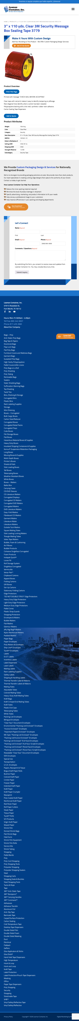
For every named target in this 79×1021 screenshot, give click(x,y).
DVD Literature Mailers (12, 509)
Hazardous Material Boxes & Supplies (18, 440)
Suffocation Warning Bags (14, 386)
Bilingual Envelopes (11, 719)
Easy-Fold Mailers (11, 512)
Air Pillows (8, 545)
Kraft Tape (8, 969)
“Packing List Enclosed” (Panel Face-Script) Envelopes (25, 749)
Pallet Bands (9, 855)
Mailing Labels (9, 668)
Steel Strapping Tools (12, 882)
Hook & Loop (9, 963)
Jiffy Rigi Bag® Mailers (12, 629)
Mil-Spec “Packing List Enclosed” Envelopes (21, 734)
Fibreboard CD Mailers (12, 515)
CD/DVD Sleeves (10, 491)
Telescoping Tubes (11, 710)
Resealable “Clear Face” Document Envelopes (21, 752)
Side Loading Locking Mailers (15, 533)
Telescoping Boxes (11, 473)
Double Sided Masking (12, 936)
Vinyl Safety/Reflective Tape (15, 1002)
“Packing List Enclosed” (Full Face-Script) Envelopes (24, 743)
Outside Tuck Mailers (12, 527)
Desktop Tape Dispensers (13, 927)
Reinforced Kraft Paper (13, 801)
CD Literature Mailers (12, 494)
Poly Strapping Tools (12, 864)
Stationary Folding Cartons (14, 590)
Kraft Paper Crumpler (12, 791)
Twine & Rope (9, 885)
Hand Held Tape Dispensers (14, 957)
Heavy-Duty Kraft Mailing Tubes (16, 695)
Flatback (7, 945)
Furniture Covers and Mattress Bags (18, 353)
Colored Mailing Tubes (12, 692)
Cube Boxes (8, 431)
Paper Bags (8, 638)
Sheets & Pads (9, 464)
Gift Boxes (8, 584)
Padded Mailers (10, 635)
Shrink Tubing (9, 849)
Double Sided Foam (11, 933)
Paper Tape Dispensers (12, 984)
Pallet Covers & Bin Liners (14, 365)
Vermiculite (8, 569)
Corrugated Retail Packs (13, 425)
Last (42, 235)
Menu (73, 9)
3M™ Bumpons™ (10, 894)
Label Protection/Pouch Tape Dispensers (19, 975)
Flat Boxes (8, 437)
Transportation (9, 761)
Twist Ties (8, 392)
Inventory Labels (10, 659)
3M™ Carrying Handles (12, 897)
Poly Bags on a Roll (11, 368)
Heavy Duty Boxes (11, 443)
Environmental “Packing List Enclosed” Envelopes (23, 725)
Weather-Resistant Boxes (14, 476)
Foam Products (10, 554)
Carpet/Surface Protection (14, 918)
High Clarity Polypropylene (14, 362)
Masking (7, 978)
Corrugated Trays (10, 428)
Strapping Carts (10, 876)
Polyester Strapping (11, 867)
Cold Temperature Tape (12, 924)
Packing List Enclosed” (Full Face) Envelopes (21, 740)
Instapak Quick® (10, 557)
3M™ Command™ (10, 900)
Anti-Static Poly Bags (12, 338)
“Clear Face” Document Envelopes (17, 722)
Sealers (7, 380)
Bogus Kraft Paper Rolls (13, 771)
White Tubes (8, 713)
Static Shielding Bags (12, 383)
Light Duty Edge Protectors (14, 602)
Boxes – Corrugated (11, 413)
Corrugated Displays (12, 497)
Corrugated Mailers (11, 506)
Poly (5, 858)
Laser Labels (8, 665)
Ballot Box (8, 485)
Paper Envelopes (10, 641)
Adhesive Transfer (11, 906)
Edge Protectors (10, 593)
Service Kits (8, 846)
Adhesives (8, 903)
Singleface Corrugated (12, 566)
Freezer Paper (9, 783)
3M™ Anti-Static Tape (12, 891)
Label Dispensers (10, 662)
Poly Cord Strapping (11, 861)
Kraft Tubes (8, 704)
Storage (7, 407)
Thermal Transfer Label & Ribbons (17, 680)
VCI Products (9, 819)
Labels (6, 653)
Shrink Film (8, 828)
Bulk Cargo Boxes (10, 416)
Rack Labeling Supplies (12, 404)
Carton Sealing (9, 921)
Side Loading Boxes (11, 467)
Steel (6, 873)
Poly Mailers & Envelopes (14, 644)
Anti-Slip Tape (9, 912)
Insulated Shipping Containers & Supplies (20, 446)
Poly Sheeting (9, 371)
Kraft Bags (8, 698)
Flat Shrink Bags (10, 834)
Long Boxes (8, 452)
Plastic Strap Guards (12, 611)
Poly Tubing (8, 374)
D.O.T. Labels (9, 656)
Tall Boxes (8, 470)
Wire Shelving (9, 410)
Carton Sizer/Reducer (12, 419)
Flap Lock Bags (9, 347)
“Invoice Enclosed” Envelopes (15, 728)
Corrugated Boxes (11, 422)
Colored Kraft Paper (11, 776)
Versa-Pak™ (8, 572)
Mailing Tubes (9, 686)
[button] (31, 54)
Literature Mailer (10, 521)
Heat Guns (8, 837)
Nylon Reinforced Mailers (14, 632)
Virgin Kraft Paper (10, 822)
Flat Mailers (8, 623)
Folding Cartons (10, 581)
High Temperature (11, 960)
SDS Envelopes (10, 755)
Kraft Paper (8, 788)
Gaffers (7, 948)
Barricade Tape (9, 915)
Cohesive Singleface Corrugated (16, 551)
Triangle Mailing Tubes (12, 536)
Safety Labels (9, 674)
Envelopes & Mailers (12, 617)
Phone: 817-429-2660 (13, 324)
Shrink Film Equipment (12, 840)
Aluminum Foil (9, 909)
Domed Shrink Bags (11, 831)
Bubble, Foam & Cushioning (14, 542)
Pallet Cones (9, 608)
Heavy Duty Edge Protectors (15, 599)
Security (7, 990)
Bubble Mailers (9, 620)
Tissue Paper (9, 813)
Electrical (7, 942)
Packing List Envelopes (13, 716)
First (16, 235)
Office (6, 981)
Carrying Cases (9, 488)
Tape (5, 888)
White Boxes (9, 479)
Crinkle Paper (9, 779)
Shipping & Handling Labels (14, 677)
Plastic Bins (8, 401)
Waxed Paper (9, 825)
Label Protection (10, 972)
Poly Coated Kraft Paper (13, 798)
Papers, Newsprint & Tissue (14, 767)
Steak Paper (8, 810)
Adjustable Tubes (10, 689)
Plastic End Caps (10, 707)
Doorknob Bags (10, 344)
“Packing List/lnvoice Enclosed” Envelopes (20, 737)
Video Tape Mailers (11, 539)
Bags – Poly (8, 335)
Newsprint (8, 795)
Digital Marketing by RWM (65, 1016)
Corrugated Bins (10, 398)
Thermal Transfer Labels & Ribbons (17, 683)
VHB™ (6, 999)
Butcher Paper (9, 773)
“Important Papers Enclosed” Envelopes (19, 731)
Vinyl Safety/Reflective (13, 1005)
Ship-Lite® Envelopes (12, 647)
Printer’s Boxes (10, 461)
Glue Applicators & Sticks (13, 951)
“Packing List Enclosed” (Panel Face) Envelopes (22, 746)
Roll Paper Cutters (11, 807)
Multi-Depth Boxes (11, 458)
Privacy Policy (8, 1016)
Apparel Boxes (9, 578)
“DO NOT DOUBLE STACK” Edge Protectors (20, 596)
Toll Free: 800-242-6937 (13, 321)
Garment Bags (9, 356)
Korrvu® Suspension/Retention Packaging (20, 449)
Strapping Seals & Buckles (14, 879)
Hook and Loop (10, 966)
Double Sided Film (11, 930)
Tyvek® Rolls (9, 816)
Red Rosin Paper (10, 803)
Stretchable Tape (10, 996)
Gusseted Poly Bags (11, 359)
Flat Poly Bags (9, 350)
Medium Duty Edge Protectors (16, 605)
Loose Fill (7, 560)
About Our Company (12, 327)
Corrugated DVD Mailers (13, 503)
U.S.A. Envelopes (10, 764)
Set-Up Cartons (10, 587)
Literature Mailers (11, 524)
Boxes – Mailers (10, 482)
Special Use (8, 758)
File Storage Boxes (11, 434)
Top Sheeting (9, 389)
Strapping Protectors (12, 614)
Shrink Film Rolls (10, 843)
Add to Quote (11, 116)
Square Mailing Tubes (12, 530)
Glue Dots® (8, 954)
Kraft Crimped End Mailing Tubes (16, 701)
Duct (6, 939)
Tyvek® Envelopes (11, 650)
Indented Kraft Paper (12, 786)
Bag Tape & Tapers (11, 341)
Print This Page (11, 91)
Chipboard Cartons (11, 575)
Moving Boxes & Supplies (13, 455)
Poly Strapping (9, 987)
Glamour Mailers (10, 626)
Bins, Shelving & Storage (13, 395)
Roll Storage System (12, 563)
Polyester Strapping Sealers (14, 870)
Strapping (7, 852)
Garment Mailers (10, 518)
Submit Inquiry (22, 272)
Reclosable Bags (10, 377)
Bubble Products (10, 548)
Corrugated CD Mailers (12, 500)
